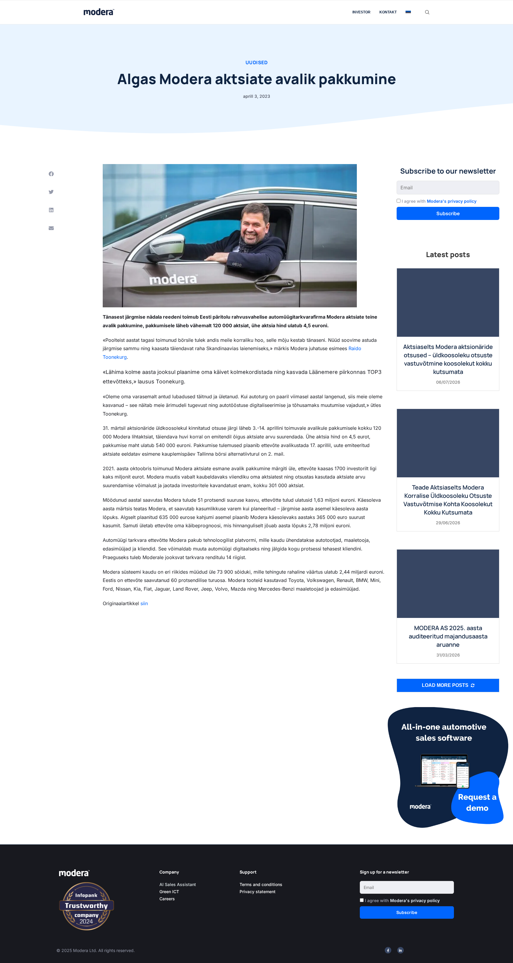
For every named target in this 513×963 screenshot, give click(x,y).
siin (144, 603)
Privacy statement (258, 891)
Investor (361, 12)
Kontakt (388, 12)
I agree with (439, 201)
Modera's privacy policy (451, 201)
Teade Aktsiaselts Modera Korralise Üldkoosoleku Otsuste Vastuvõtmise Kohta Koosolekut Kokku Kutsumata (448, 499)
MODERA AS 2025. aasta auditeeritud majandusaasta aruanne (448, 636)
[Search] (427, 12)
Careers (167, 898)
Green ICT (169, 891)
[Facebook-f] (388, 950)
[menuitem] (408, 12)
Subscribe (448, 213)
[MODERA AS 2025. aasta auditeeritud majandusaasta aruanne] (448, 583)
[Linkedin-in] (400, 950)
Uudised (257, 62)
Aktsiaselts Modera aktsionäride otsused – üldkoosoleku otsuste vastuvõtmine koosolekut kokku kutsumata (448, 359)
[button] (51, 173)
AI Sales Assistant (178, 884)
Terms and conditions (261, 884)
